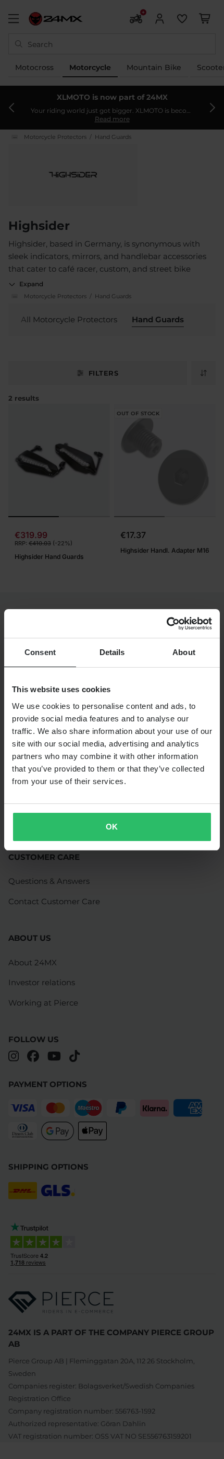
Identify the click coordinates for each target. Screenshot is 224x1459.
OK (112, 826)
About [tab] (183, 652)
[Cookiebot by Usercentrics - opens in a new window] (166, 624)
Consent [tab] (40, 652)
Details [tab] (112, 652)
